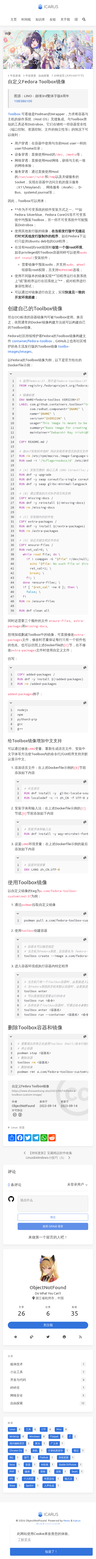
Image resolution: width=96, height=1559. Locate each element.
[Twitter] (48, 1336)
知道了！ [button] (51, 1551)
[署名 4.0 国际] (19, 1114)
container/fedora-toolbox (32, 341)
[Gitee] (16, 1336)
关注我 (48, 1325)
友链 (53, 19)
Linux (14, 1127)
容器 (22, 1127)
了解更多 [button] (24, 1539)
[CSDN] (32, 1336)
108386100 (23, 101)
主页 (13, 19)
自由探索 (43, 75)
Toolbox (14, 114)
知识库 (40, 19)
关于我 (65, 19)
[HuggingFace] (64, 1336)
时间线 (26, 19)
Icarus (76, 1520)
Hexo (66, 1520)
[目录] (76, 19)
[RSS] (80, 1336)
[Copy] (84, 374)
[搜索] (84, 19)
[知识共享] (14, 1114)
